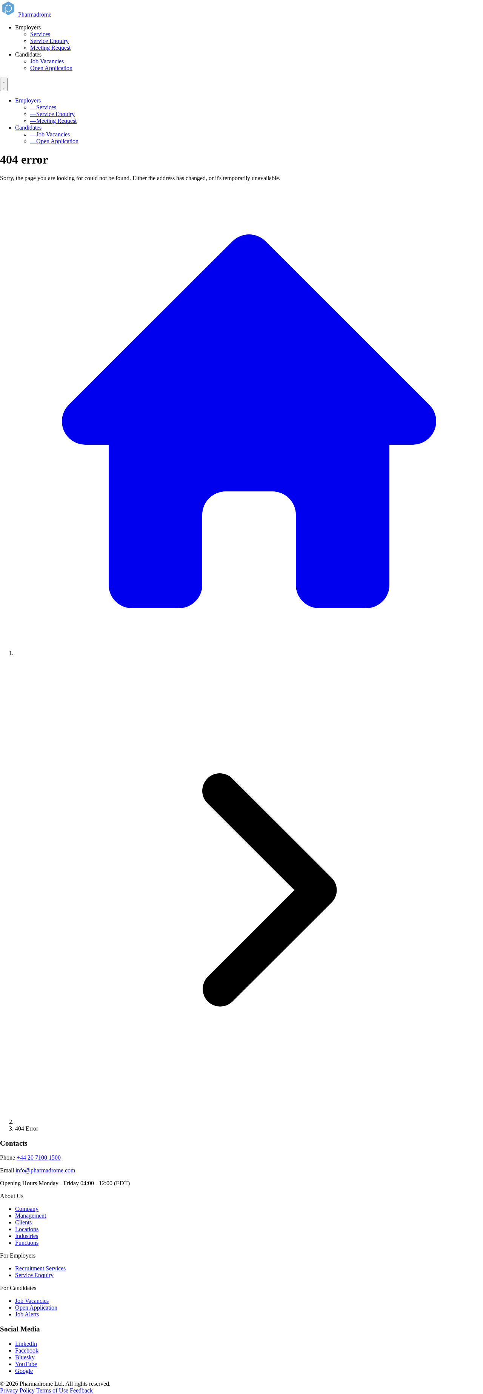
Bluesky (25, 1357)
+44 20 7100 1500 (39, 1157)
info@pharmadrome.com (45, 1170)
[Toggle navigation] (4, 84)
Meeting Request (50, 47)
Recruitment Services (40, 1268)
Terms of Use (52, 1390)
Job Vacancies (47, 61)
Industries (26, 1236)
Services (40, 34)
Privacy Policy (17, 1390)
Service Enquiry (49, 41)
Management (30, 1215)
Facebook (26, 1350)
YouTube (26, 1364)
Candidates (28, 127)
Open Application (51, 68)
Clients (23, 1222)
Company (26, 1209)
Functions (26, 1242)
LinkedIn (26, 1343)
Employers (28, 100)
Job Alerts (27, 1314)
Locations (26, 1229)
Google (24, 1371)
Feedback (81, 1390)
